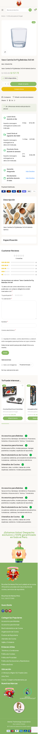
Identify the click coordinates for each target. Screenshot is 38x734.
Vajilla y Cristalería (7, 642)
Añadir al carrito (23, 84)
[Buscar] (30, 10)
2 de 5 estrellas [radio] (17, 295)
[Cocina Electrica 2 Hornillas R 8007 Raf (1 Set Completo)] (12, 395)
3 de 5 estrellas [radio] (18, 295)
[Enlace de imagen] (12, 574)
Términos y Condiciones (10, 650)
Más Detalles (30, 171)
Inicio (3, 16)
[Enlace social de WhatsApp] (14, 100)
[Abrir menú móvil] (2, 10)
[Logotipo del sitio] (19, 3)
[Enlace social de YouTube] (9, 610)
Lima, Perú (5, 676)
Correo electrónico (8, 330)
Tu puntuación (7, 295)
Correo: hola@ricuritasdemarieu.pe (14, 680)
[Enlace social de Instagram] (6, 610)
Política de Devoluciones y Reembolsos (15, 661)
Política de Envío (7, 664)
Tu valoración (6, 299)
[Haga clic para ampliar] (5, 52)
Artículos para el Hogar (15, 16)
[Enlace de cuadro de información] (14, 436)
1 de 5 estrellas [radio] (15, 295)
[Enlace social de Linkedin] (12, 100)
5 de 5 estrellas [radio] (22, 295)
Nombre (4, 322)
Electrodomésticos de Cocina (12, 628)
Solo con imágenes (10, 365)
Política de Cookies (8, 654)
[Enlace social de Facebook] (7, 100)
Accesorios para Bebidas (10, 621)
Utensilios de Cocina (8, 639)
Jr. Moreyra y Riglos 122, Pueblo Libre (14, 673)
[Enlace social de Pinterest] (9, 100)
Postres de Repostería (9, 635)
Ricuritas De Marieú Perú (10, 596)
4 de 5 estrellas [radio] (20, 295)
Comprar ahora (19, 89)
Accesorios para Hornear (10, 625)
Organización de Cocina (10, 632)
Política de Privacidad (8, 657)
